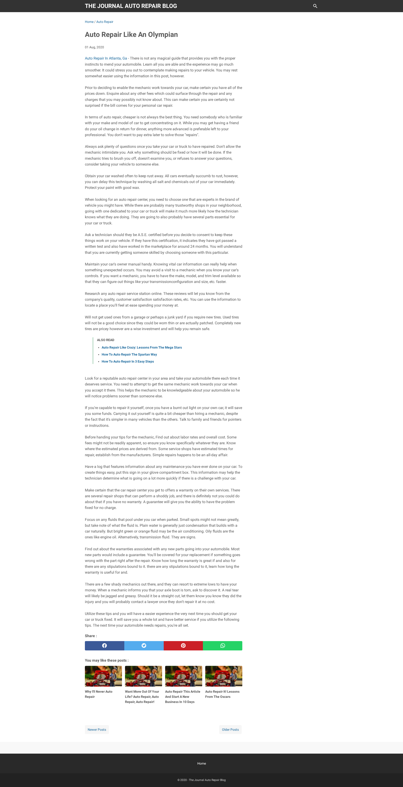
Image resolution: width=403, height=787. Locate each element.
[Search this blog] (315, 6)
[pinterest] (183, 645)
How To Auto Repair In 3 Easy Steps (128, 361)
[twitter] (144, 645)
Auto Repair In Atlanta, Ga (106, 58)
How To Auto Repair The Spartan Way (129, 354)
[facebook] (104, 645)
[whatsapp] (222, 645)
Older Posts (230, 729)
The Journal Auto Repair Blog (131, 6)
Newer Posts (97, 729)
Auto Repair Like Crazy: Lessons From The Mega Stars (142, 347)
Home (201, 763)
